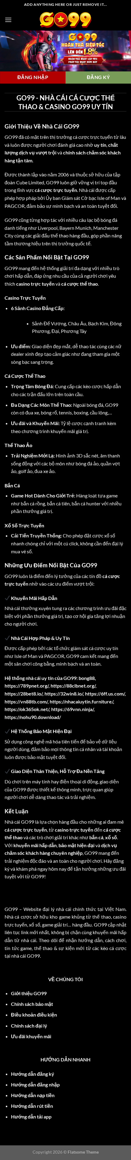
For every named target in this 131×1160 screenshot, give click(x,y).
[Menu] (8, 19)
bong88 (87, 678)
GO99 (11, 137)
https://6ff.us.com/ (105, 693)
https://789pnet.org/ (26, 685)
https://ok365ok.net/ (27, 709)
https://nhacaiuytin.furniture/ (81, 701)
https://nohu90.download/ (33, 717)
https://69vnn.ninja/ (72, 709)
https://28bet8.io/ (23, 693)
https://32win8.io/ (63, 693)
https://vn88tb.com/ (26, 701)
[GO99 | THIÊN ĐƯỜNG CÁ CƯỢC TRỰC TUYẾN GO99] (65, 20)
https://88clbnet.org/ (73, 685)
